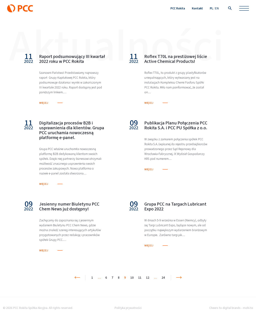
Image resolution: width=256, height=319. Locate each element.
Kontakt (197, 8)
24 (163, 277)
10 (132, 277)
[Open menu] (244, 8)
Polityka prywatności (128, 308)
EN (217, 8)
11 (139, 277)
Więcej (43, 103)
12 (147, 277)
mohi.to (248, 308)
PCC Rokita (177, 8)
